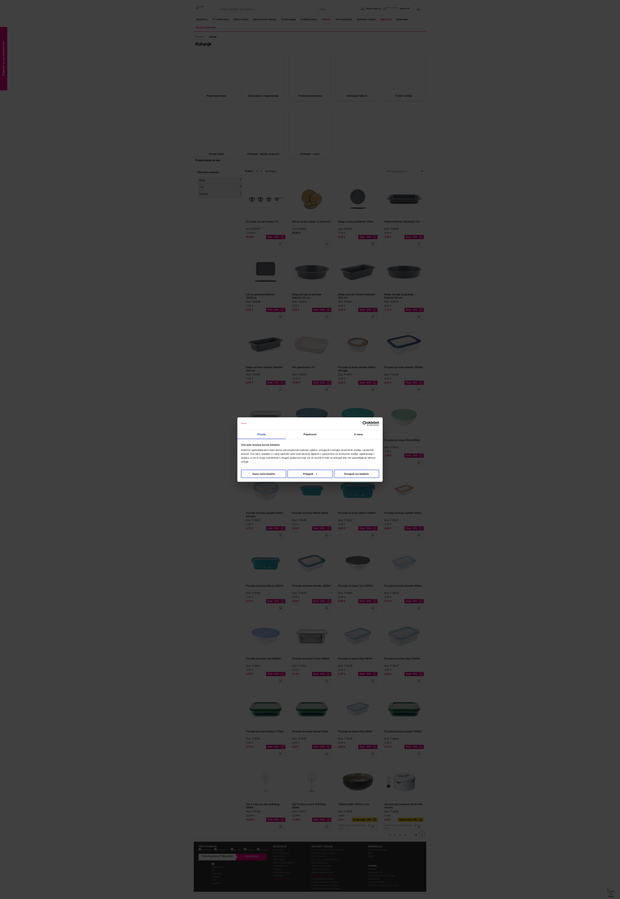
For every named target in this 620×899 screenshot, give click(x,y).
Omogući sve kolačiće (356, 473)
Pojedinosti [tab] (310, 434)
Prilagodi (308, 473)
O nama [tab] (358, 434)
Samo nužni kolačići (263, 473)
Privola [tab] (262, 434)
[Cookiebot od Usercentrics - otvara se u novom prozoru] (365, 423)
